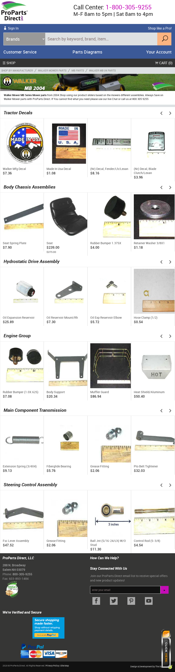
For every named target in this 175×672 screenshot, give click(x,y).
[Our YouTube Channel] (149, 601)
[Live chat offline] (166, 648)
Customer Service (19, 52)
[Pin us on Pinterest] (131, 601)
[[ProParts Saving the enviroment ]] (12, 587)
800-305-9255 (22, 574)
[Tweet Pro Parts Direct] (113, 601)
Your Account (159, 52)
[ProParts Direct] (35, 12)
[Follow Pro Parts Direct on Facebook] (96, 601)
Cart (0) (165, 63)
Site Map (64, 665)
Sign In (13, 28)
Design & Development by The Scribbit (149, 666)
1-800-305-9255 (129, 7)
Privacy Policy (52, 665)
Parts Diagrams (87, 52)
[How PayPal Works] (48, 627)
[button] (161, 113)
